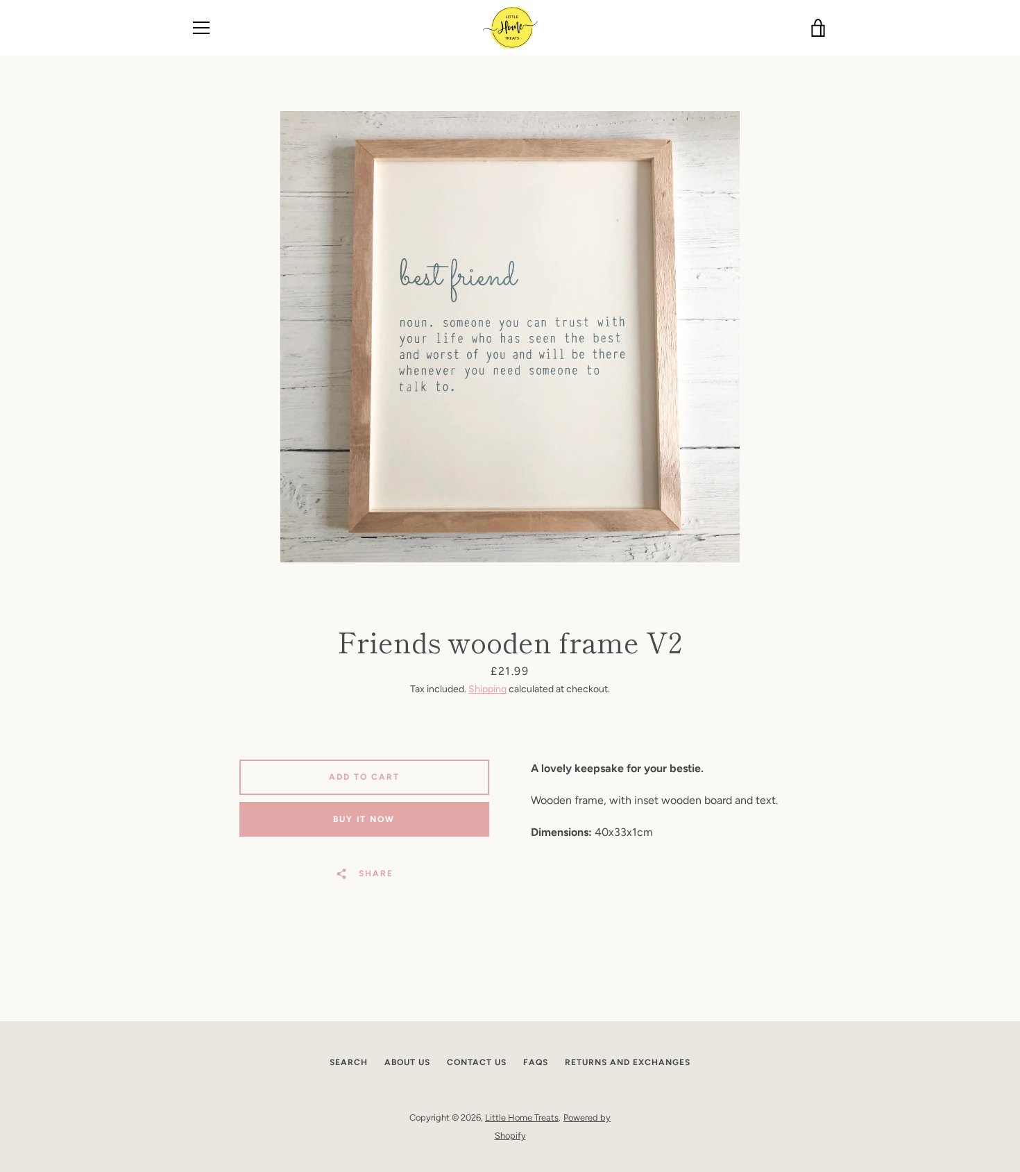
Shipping (487, 689)
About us (407, 1062)
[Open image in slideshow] (510, 336)
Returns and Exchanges (627, 1062)
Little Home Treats (522, 1117)
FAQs (535, 1062)
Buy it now (364, 819)
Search (349, 1062)
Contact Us (477, 1062)
